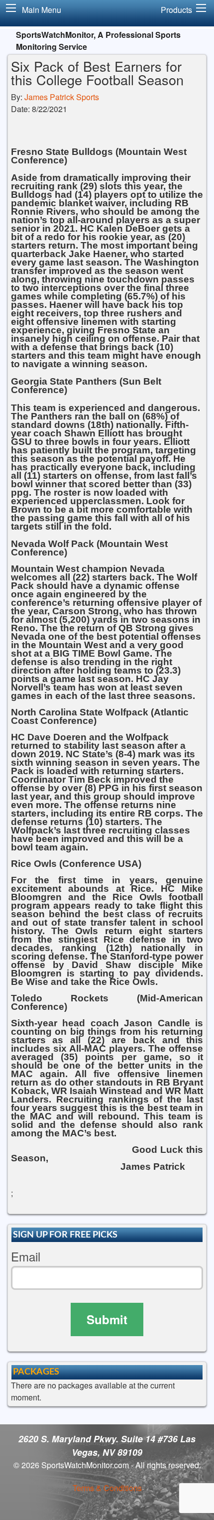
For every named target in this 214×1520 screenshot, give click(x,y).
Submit (107, 1319)
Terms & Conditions (107, 1488)
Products (176, 9)
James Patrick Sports (61, 97)
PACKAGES (36, 1372)
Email (25, 1256)
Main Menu (41, 9)
